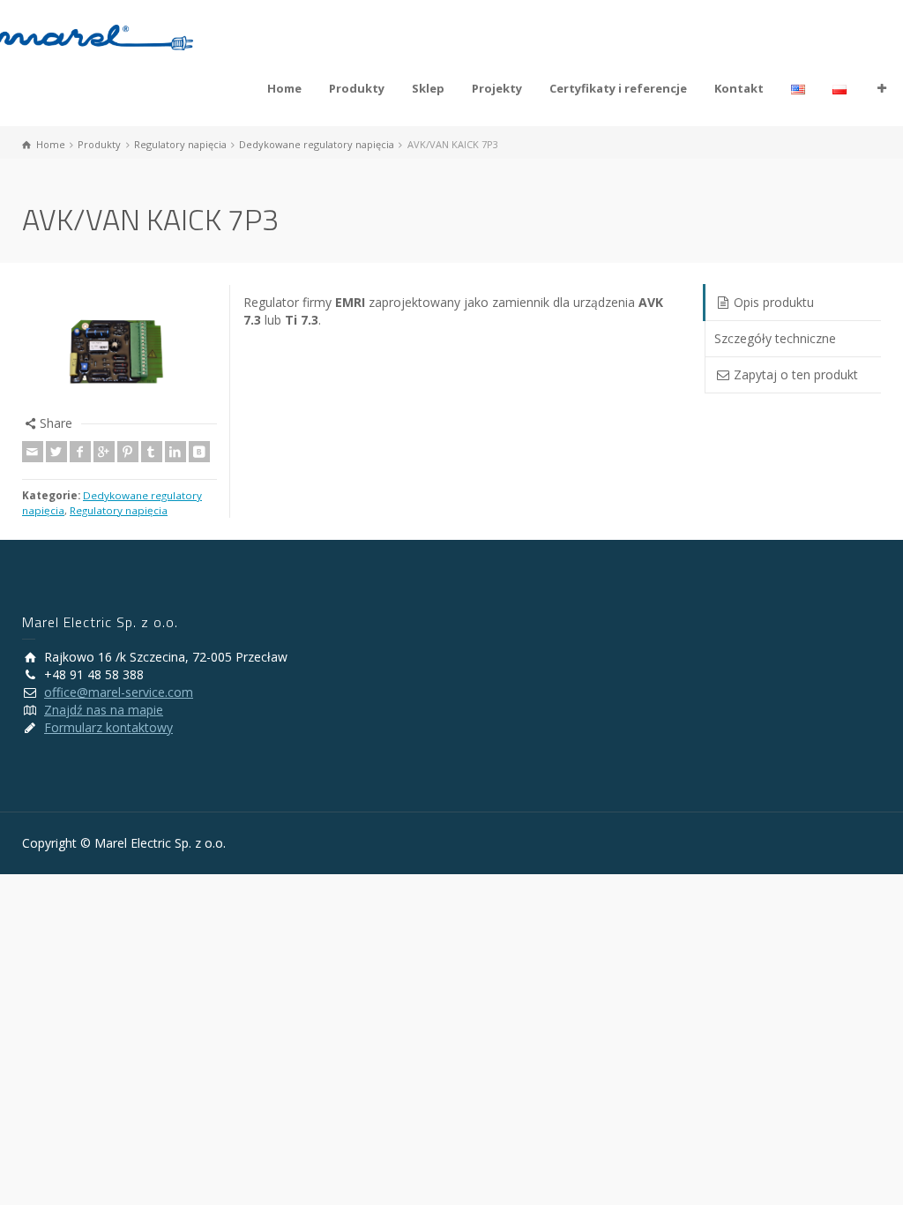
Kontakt (739, 88)
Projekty (497, 88)
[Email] (32, 451)
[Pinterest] (127, 451)
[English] (798, 88)
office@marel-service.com (118, 692)
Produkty (356, 88)
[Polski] (840, 88)
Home (284, 88)
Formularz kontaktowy (108, 727)
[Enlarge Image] (119, 350)
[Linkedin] (175, 451)
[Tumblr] (151, 451)
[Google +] (104, 451)
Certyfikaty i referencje (618, 88)
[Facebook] (80, 451)
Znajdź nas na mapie (103, 709)
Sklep (428, 88)
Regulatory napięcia (119, 510)
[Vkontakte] (199, 451)
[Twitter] (56, 451)
